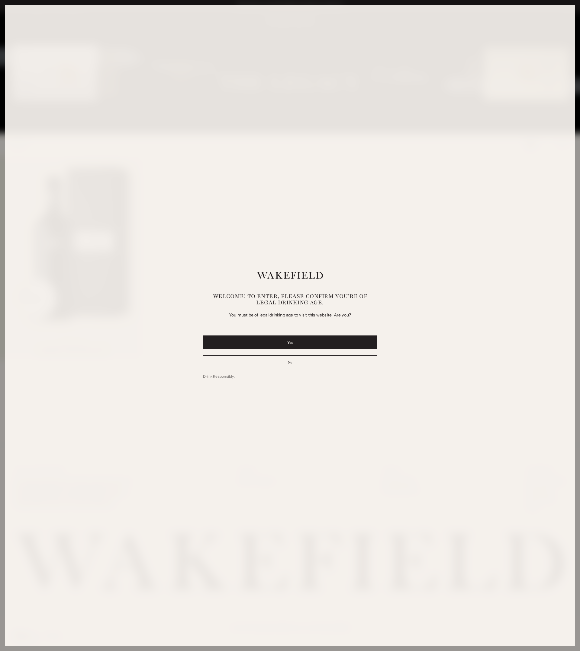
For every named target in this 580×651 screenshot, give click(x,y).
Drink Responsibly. (219, 376)
